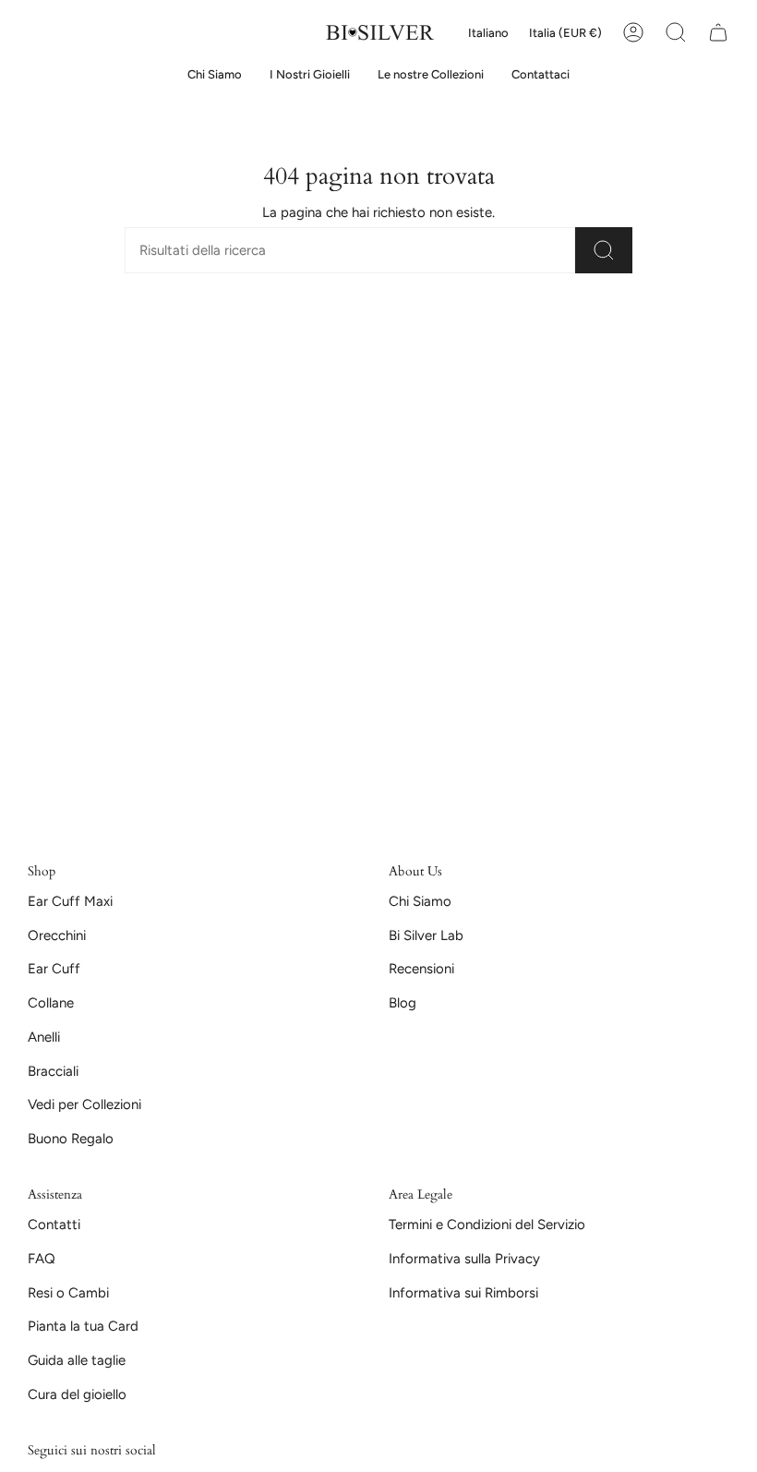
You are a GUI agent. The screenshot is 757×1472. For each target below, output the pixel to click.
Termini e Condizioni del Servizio (487, 1224)
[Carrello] (718, 32)
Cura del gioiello (77, 1394)
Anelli (44, 1037)
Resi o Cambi (68, 1293)
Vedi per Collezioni (84, 1104)
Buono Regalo (71, 1138)
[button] (310, 75)
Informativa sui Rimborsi (463, 1293)
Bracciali (53, 1071)
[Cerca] (603, 250)
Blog (402, 1003)
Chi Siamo (420, 901)
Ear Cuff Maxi (70, 901)
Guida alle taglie (77, 1360)
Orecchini (57, 935)
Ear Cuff (54, 968)
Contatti (54, 1224)
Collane (51, 1003)
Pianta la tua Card (83, 1326)
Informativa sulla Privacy (464, 1258)
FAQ (41, 1258)
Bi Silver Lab (426, 935)
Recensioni (421, 968)
